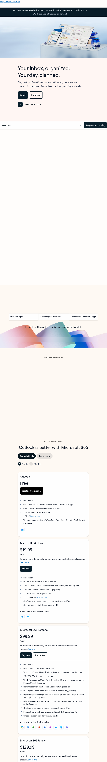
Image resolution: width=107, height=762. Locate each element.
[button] (42, 125)
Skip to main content (10, 1)
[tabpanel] (53, 217)
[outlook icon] (22, 578)
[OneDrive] (28, 664)
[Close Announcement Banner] (94, 11)
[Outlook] (22, 664)
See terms (24, 610)
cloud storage (35, 564)
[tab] (16, 157)
